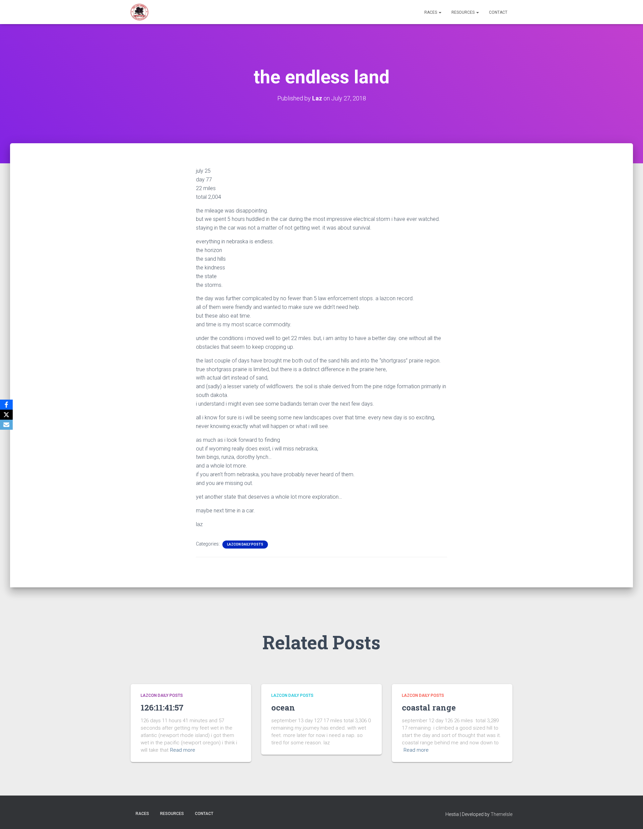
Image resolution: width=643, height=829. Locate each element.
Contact (498, 12)
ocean (283, 707)
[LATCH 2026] (139, 12)
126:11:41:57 (162, 707)
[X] (6, 415)
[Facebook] (6, 405)
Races (431, 12)
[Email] (6, 425)
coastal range (429, 707)
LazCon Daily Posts (245, 544)
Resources (463, 12)
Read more (182, 750)
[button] (439, 12)
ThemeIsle (501, 814)
